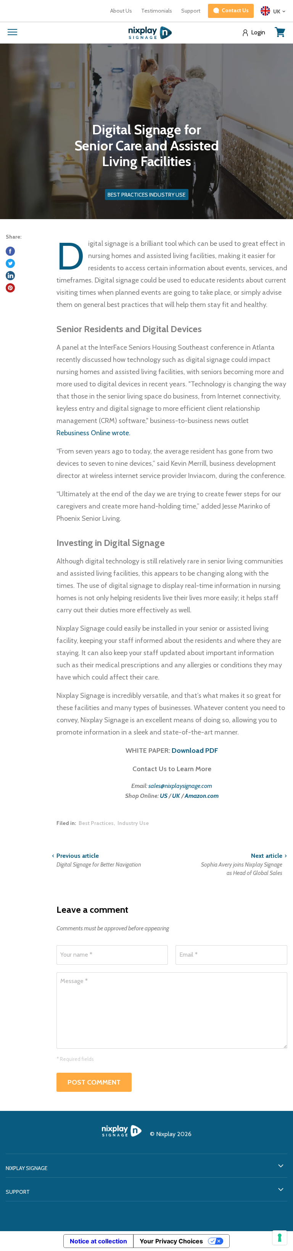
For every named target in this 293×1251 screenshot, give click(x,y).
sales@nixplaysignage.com (180, 785)
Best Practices (96, 823)
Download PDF (195, 750)
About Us (121, 10)
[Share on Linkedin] (10, 275)
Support (190, 10)
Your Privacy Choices (171, 1241)
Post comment (94, 1082)
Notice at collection (98, 1241)
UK (176, 795)
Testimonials (156, 10)
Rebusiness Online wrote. (93, 433)
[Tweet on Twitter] (10, 263)
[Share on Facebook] (10, 251)
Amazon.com (202, 795)
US (163, 795)
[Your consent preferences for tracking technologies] (279, 1237)
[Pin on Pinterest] (10, 287)
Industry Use (133, 823)
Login (258, 32)
